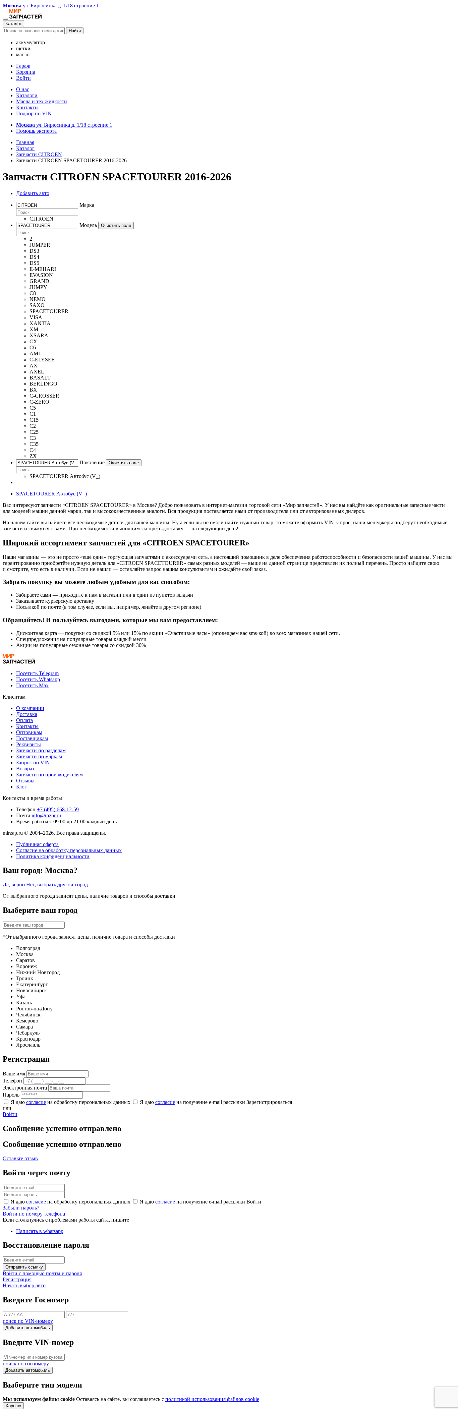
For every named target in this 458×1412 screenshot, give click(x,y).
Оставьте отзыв (20, 1158)
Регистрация (17, 1279)
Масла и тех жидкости (41, 101)
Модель (88, 225)
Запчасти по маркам (39, 756)
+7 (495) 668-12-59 (58, 809)
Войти (23, 78)
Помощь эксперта (36, 131)
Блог (21, 786)
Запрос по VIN (33, 762)
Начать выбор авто (24, 1285)
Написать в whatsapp (39, 1231)
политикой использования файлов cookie (212, 1399)
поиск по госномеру (26, 1363)
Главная (25, 142)
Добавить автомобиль (27, 1327)
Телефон (12, 1080)
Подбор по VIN (34, 113)
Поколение (92, 462)
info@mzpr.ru (46, 815)
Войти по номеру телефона (34, 1214)
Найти (75, 30)
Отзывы (25, 780)
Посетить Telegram (37, 673)
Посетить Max (32, 685)
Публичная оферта (37, 844)
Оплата (24, 720)
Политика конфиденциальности (53, 856)
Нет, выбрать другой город (57, 884)
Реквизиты (28, 744)
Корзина (25, 72)
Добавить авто (32, 193)
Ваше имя (14, 1073)
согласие (36, 1102)
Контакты (27, 107)
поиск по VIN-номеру (28, 1321)
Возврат (25, 768)
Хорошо (13, 1405)
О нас (22, 89)
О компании (30, 708)
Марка (86, 205)
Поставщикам (32, 738)
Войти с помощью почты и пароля (42, 1273)
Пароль (11, 1095)
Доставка (26, 714)
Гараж (23, 66)
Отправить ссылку (24, 1267)
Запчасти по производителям (49, 774)
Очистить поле (116, 225)
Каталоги (27, 95)
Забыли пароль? (21, 1208)
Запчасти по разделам (41, 750)
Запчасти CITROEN (39, 154)
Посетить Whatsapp (38, 679)
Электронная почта (25, 1088)
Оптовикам (29, 732)
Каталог (13, 23)
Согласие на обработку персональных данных (69, 850)
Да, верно (14, 884)
